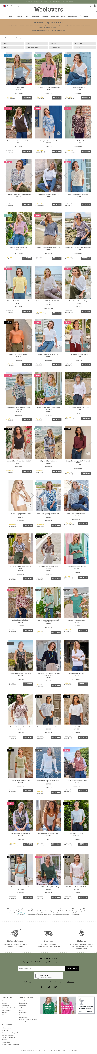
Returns (4, 1003)
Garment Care (6, 1010)
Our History (22, 1005)
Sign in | (13, 6)
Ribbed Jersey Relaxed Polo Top (76, 887)
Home (63, 16)
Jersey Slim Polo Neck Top (76, 513)
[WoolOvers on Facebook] (41, 987)
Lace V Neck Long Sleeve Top (48, 887)
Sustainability (23, 1012)
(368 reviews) (40, 205)
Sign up (71, 968)
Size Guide (5, 1005)
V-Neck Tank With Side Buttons (18, 141)
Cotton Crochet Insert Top (20, 887)
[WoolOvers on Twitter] (48, 987)
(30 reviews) (68, 578)
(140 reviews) (10, 258)
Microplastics (23, 1017)
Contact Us (5, 1012)
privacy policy (71, 982)
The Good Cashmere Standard (28, 1019)
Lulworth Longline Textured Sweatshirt (48, 620)
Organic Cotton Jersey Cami (48, 833)
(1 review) (40, 633)
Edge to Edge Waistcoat (48, 461)
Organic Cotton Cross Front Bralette (21, 514)
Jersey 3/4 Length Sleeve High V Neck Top (48, 514)
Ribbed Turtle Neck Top (76, 673)
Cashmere (55, 16)
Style (5, 44)
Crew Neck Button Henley (76, 566)
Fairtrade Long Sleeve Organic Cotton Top (49, 674)
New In (11, 16)
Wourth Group (23, 1001)
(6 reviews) (69, 258)
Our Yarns (22, 1008)
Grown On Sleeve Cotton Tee (20, 727)
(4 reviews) (40, 844)
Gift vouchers (6, 1028)
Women (19, 16)
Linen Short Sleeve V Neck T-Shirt (20, 567)
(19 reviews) (40, 526)
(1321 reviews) (41, 313)
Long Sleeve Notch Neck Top (78, 407)
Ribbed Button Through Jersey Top (78, 247)
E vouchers (5, 1030)
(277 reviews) (10, 98)
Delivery (5, 1001)
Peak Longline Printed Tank (20, 673)
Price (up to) (55, 48)
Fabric (5, 48)
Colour (54, 44)
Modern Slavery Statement (10, 1044)
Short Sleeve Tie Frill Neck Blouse (48, 567)
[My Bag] (94, 6)
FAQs (4, 1015)
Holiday (45, 16)
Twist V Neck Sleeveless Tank (76, 780)
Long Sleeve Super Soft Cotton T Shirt (78, 461)
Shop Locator (23, 1003)
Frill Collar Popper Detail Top (48, 194)
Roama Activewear (24, 1022)
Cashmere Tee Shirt (76, 833)
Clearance (72, 16)
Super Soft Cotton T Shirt (18, 354)
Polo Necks (45, 30)
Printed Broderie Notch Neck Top (19, 194)
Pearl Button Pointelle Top (78, 194)
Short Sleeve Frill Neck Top (48, 354)
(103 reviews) (40, 152)
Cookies (4, 1039)
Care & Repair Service (9, 1008)
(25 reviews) (69, 419)
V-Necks (53, 30)
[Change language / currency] (5, 6)
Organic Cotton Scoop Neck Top (48, 87)
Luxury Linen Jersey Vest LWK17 (19, 461)
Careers (21, 1010)
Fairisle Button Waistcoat (20, 833)
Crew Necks (61, 30)
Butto (36, 30)
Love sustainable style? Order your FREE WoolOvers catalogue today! (48, 2)
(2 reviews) (10, 420)
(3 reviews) (69, 474)
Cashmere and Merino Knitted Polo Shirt (48, 301)
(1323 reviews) (69, 524)
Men (26, 16)
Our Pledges (6, 1042)
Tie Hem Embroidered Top (78, 354)
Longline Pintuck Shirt (48, 141)
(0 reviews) (10, 152)
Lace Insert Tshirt (78, 87)
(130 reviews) (13, 844)
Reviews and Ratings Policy (11, 1033)
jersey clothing (20, 913)
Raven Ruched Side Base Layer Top (48, 781)
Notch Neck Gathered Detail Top (48, 247)
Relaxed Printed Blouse (20, 620)
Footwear (35, 16)
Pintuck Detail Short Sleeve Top (19, 301)
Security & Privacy (8, 1035)
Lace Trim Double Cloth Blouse (48, 727)
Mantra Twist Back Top (76, 620)
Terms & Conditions (8, 1037)
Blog (20, 1015)
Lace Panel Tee (76, 727)
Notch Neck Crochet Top (21, 780)
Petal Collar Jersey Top (18, 247)
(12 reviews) (10, 365)
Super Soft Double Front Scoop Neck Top (18, 408)
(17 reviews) (40, 472)
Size (28, 44)
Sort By (78, 48)
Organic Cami (19, 87)
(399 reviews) (40, 98)
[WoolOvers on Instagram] (55, 987)
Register (19, 6)
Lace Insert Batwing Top (78, 301)
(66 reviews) (69, 98)
